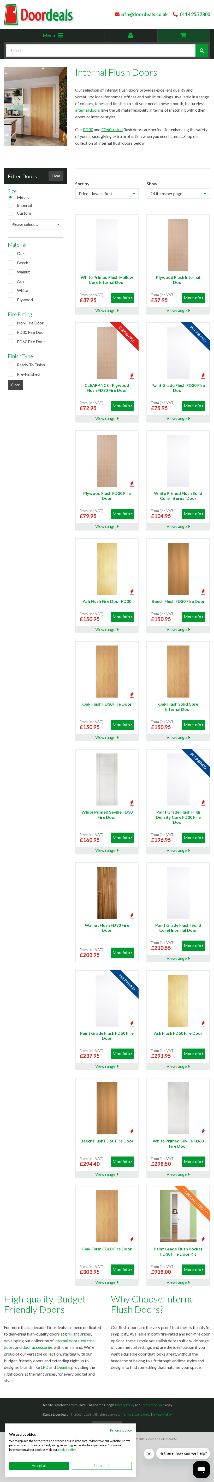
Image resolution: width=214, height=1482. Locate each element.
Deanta (63, 1367)
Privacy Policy (124, 1405)
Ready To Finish (31, 364)
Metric (23, 197)
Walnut (23, 271)
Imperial (24, 205)
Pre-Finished (28, 374)
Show (152, 183)
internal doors (87, 109)
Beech (22, 262)
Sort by (82, 183)
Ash (20, 281)
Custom (24, 212)
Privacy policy (121, 1430)
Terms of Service (152, 1405)
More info (121, 297)
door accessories (38, 1347)
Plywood (25, 299)
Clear (56, 176)
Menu (61, 37)
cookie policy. (67, 1450)
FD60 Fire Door (31, 341)
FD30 (88, 129)
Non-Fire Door (30, 322)
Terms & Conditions (136, 1414)
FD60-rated (112, 129)
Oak (21, 253)
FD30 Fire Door (31, 332)
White (22, 290)
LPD (45, 1367)
